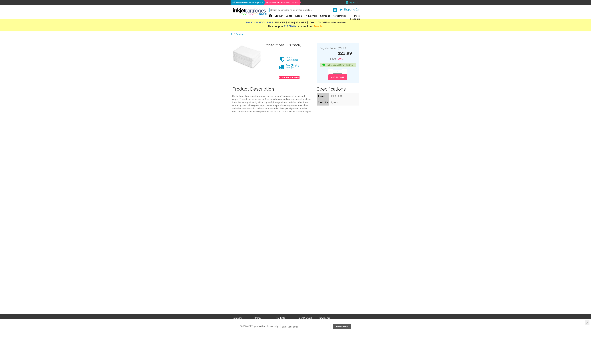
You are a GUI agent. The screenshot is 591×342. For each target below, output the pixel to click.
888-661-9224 (242, 2)
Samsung (325, 16)
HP (305, 16)
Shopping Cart (352, 9)
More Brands (339, 16)
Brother (279, 16)
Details (318, 26)
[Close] (587, 322)
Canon (289, 16)
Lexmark (312, 16)
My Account (354, 2)
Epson (298, 16)
